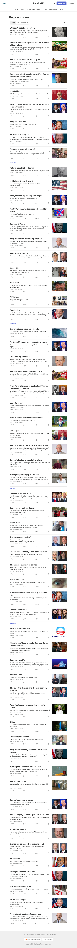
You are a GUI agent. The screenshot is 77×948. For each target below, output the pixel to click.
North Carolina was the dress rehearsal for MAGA (28, 210)
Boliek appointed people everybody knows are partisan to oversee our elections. (28, 242)
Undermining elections (20, 357)
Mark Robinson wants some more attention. (24, 861)
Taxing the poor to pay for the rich (24, 475)
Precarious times (17, 579)
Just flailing (15, 91)
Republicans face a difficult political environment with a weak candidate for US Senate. (29, 406)
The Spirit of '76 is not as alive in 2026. (22, 420)
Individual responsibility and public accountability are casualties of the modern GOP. (27, 694)
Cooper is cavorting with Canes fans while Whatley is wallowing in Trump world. (27, 511)
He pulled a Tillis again (19, 135)
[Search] (50, 3)
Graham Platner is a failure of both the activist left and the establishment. (28, 286)
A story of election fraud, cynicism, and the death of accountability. (26, 903)
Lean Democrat (16, 403)
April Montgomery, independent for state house (27, 706)
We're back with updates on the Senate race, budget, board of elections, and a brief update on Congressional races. (30, 153)
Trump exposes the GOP (20, 537)
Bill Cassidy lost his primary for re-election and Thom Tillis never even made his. (29, 568)
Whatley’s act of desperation (22, 28)
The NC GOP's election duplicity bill (25, 60)
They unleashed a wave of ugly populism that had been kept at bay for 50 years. (29, 818)
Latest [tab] (13, 22)
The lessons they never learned (23, 565)
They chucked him (18, 121)
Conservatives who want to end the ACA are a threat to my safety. (29, 632)
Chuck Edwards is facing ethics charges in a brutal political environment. (29, 599)
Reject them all (16, 522)
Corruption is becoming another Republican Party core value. (29, 170)
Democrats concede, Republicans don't (27, 844)
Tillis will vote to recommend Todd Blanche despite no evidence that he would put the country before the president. (29, 138)
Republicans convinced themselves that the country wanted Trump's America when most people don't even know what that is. (29, 497)
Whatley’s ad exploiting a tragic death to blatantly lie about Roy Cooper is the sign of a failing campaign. (29, 31)
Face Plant (14, 282)
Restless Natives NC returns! (22, 149)
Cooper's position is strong (21, 800)
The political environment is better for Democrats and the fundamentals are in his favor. (28, 804)
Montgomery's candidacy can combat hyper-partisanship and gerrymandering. (30, 711)
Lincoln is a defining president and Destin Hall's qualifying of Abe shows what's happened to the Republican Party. (29, 392)
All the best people (18, 899)
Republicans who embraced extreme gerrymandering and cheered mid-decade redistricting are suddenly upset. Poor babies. (29, 664)
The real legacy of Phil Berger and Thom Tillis (29, 815)
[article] (38, 32)
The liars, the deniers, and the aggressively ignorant (28, 689)
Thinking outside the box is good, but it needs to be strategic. (29, 889)
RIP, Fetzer (14, 297)
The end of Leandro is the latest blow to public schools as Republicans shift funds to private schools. (28, 770)
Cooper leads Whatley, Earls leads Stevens (28, 552)
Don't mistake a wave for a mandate (25, 329)
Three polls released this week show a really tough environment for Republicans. (26, 80)
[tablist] (19, 22)
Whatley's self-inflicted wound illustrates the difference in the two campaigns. (29, 434)
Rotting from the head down (22, 168)
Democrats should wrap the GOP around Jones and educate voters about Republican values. (29, 649)
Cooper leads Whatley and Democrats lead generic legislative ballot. (29, 110)
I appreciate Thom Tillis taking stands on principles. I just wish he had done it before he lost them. (28, 756)
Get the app (48, 939)
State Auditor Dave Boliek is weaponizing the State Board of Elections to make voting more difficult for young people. (29, 449)
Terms (43, 934)
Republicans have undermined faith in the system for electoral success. (27, 847)
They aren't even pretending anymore (26, 239)
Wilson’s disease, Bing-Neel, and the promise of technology (29, 43)
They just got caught (19, 253)
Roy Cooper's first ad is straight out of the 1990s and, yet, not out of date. (30, 463)
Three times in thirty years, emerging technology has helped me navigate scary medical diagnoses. (29, 48)
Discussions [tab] (24, 22)
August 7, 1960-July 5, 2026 (19, 300)
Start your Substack (33, 939)
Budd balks (15, 310)
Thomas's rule (16, 675)
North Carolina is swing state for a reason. (23, 198)
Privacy (37, 934)
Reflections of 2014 (18, 610)
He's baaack (15, 858)
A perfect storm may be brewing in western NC (28, 594)
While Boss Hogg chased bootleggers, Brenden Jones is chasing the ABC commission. (28, 271)
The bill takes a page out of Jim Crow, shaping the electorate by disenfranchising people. (29, 875)
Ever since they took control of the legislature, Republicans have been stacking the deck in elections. (29, 375)
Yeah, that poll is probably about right (26, 196)
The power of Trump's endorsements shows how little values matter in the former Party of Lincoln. (29, 541)
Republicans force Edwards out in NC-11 (23, 124)
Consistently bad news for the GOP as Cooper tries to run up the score (29, 75)
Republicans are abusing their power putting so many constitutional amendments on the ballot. (27, 526)
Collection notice (51, 934)
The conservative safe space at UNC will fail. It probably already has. (28, 725)
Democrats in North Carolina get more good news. (26, 554)
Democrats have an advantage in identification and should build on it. (29, 785)
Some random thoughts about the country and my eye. (28, 582)
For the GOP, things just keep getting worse (28, 342)
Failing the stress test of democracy (25, 914)
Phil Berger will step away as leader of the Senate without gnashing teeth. (28, 833)
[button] (16, 9)
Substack (29, 944)
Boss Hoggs (15, 268)
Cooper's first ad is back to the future (26, 460)
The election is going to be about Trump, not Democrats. (28, 331)
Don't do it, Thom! (17, 224)
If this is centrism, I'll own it (21, 181)
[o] (59, 153)
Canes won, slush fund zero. (22, 508)
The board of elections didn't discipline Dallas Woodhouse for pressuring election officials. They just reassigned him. (30, 257)
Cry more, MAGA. (17, 660)
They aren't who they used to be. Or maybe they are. (28, 751)
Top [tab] (18, 22)
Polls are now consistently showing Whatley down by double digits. (29, 346)
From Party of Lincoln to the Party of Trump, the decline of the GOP (29, 387)
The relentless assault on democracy (26, 371)
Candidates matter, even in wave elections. (23, 677)
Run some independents (20, 886)
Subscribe (61, 3)
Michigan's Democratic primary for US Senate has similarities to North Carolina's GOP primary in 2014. (29, 613)
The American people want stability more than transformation (25, 185)
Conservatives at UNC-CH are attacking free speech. (26, 739)
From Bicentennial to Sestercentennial (26, 418)
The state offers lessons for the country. (22, 214)
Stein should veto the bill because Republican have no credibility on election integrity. (27, 63)
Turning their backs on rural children (26, 767)
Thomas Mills (21, 34)
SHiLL (12, 722)
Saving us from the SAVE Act (22, 872)
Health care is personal (20, 628)
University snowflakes (19, 737)
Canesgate (14, 431)
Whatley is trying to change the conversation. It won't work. (29, 94)
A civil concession (18, 829)
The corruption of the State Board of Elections (29, 445)
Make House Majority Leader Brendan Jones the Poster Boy (29, 644)
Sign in (71, 3)
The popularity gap (18, 781)
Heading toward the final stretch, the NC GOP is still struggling (29, 105)
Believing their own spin (20, 493)
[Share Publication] (54, 3)
